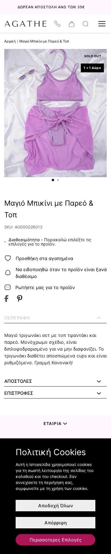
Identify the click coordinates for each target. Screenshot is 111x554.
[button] (53, 180)
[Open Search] (85, 23)
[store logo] (28, 23)
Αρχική (10, 41)
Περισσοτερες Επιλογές (56, 540)
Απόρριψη (55, 523)
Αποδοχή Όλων (55, 505)
